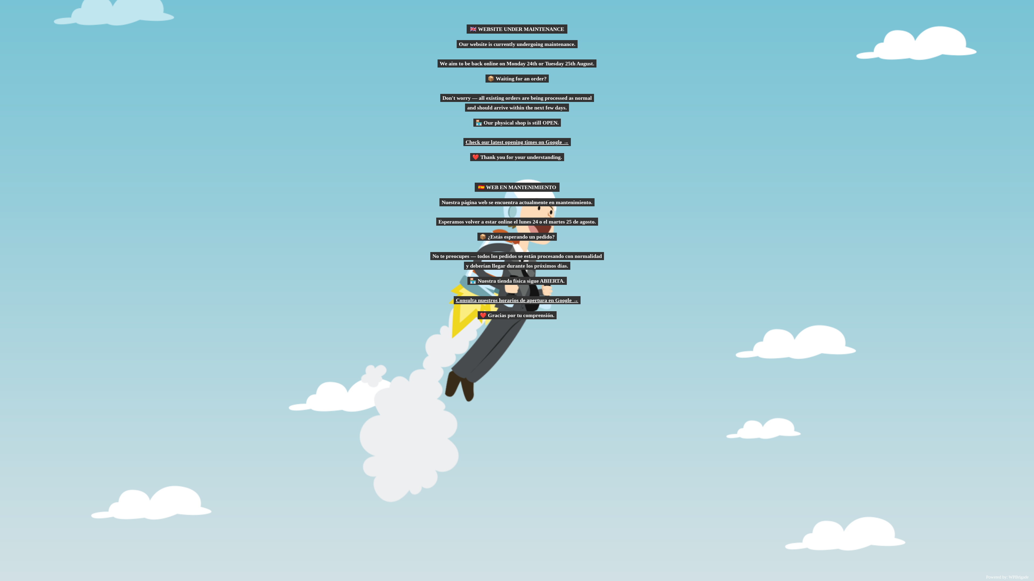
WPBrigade (1019, 577)
